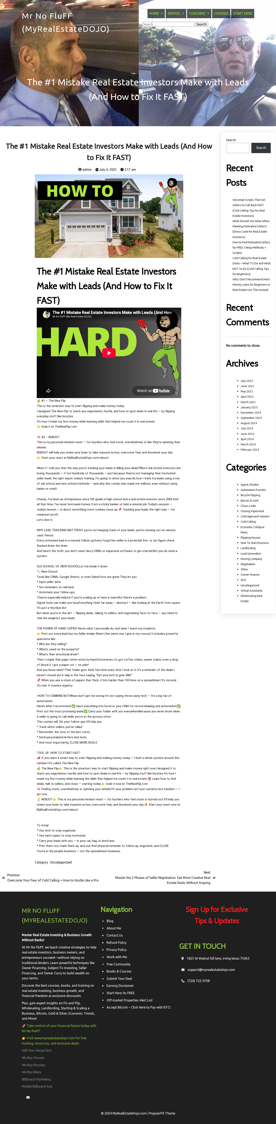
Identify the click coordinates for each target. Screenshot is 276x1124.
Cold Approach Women (255, 516)
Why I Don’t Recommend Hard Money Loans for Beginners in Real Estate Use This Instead (251, 284)
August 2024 (249, 423)
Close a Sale (248, 505)
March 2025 (248, 402)
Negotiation (248, 564)
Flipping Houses (251, 537)
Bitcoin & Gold (249, 500)
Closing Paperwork (252, 511)
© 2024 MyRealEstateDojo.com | (125, 1113)
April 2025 (247, 396)
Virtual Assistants (252, 590)
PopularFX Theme (162, 1113)
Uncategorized (61, 862)
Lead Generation (251, 553)
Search (231, 140)
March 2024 (248, 444)
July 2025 (247, 380)
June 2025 (247, 386)
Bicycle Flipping (250, 495)
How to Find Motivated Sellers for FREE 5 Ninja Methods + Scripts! (251, 247)
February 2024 (250, 449)
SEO (243, 580)
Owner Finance (250, 574)
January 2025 (249, 407)
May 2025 (247, 391)
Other (244, 569)
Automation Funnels (253, 490)
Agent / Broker (250, 484)
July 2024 (247, 428)
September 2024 (251, 418)
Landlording (248, 548)
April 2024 (247, 439)
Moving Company (251, 558)
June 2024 (247, 433)
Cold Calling (248, 521)
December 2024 (251, 412)
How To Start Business (255, 543)
